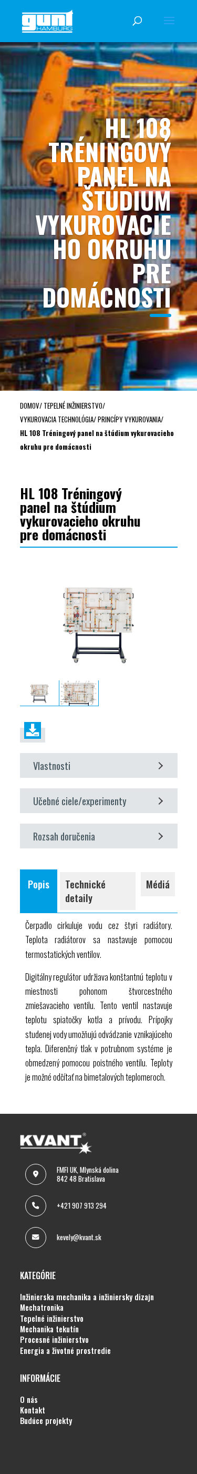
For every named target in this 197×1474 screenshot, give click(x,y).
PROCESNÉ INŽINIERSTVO (54, 1339)
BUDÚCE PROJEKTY (46, 1421)
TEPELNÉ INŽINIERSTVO (52, 1318)
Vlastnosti (51, 765)
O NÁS (29, 1399)
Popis (38, 884)
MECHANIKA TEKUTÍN (49, 1329)
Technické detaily (85, 891)
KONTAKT (32, 1410)
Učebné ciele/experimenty (80, 801)
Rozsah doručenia (64, 836)
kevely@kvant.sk (79, 1237)
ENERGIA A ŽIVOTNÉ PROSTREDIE (65, 1351)
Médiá (158, 884)
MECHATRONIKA (42, 1307)
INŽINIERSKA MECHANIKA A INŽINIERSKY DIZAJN (87, 1297)
